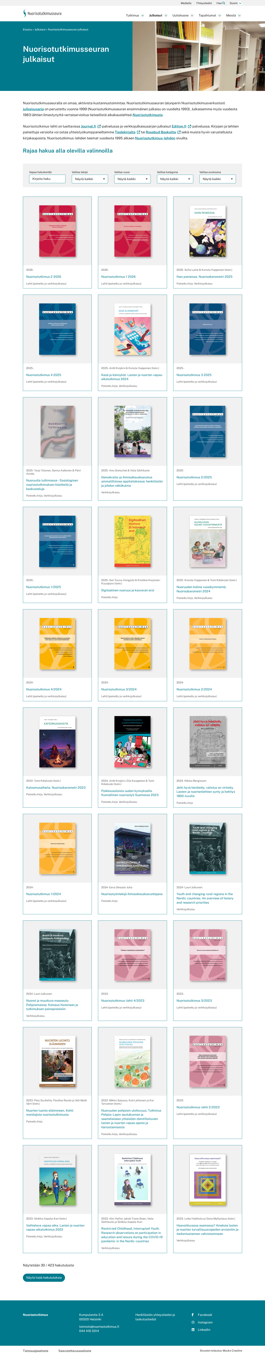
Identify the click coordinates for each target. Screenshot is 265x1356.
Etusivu (27, 29)
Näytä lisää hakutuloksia (44, 1277)
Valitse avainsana (210, 172)
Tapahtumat (207, 15)
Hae (219, 3)
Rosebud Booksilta (163, 132)
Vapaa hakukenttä (40, 172)
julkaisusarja (33, 109)
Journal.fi (91, 126)
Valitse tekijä (80, 172)
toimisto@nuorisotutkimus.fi (99, 1326)
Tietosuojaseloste (35, 1351)
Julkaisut (155, 15)
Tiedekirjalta (127, 132)
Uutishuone (180, 15)
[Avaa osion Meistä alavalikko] (239, 15)
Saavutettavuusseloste (74, 1351)
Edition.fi (181, 126)
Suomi (233, 3)
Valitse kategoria (167, 172)
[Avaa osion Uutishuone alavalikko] (192, 15)
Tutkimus (132, 15)
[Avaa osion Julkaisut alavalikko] (166, 15)
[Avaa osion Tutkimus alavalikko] (143, 15)
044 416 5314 (89, 1331)
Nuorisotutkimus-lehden (155, 138)
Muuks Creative (232, 1350)
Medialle (186, 3)
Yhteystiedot (204, 3)
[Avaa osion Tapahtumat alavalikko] (220, 15)
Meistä (231, 15)
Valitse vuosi (122, 172)
